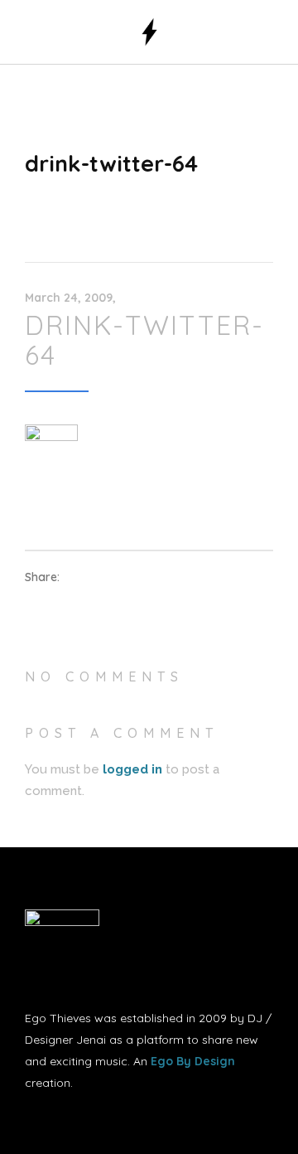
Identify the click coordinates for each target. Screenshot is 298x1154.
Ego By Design (193, 1061)
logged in (132, 769)
